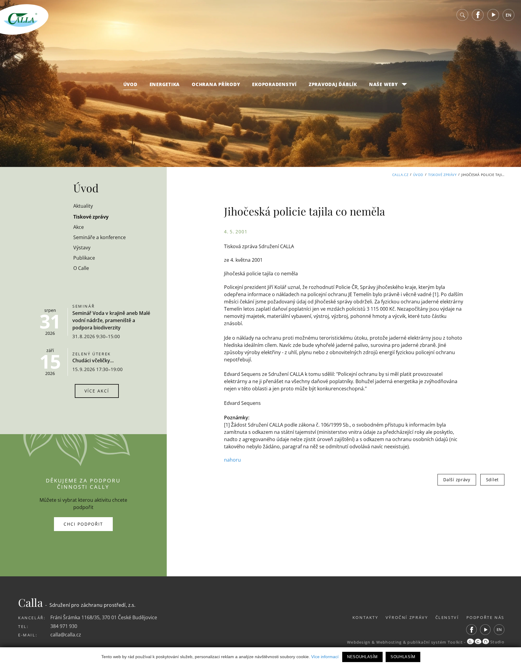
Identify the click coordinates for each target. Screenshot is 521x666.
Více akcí (96, 391)
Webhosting (389, 642)
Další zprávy (456, 479)
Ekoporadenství (274, 84)
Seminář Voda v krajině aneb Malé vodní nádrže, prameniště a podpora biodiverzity (111, 320)
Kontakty (365, 617)
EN (508, 15)
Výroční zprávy (407, 617)
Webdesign (359, 642)
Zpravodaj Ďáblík (333, 84)
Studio (496, 642)
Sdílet (492, 479)
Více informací (325, 656)
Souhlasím (402, 657)
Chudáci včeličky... (93, 360)
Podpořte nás (485, 617)
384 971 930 (63, 626)
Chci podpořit (83, 524)
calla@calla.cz (65, 634)
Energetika (165, 84)
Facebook (478, 15)
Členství (447, 617)
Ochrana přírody (216, 84)
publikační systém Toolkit (435, 642)
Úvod (130, 84)
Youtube (493, 15)
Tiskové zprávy (442, 174)
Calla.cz (400, 174)
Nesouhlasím (362, 657)
